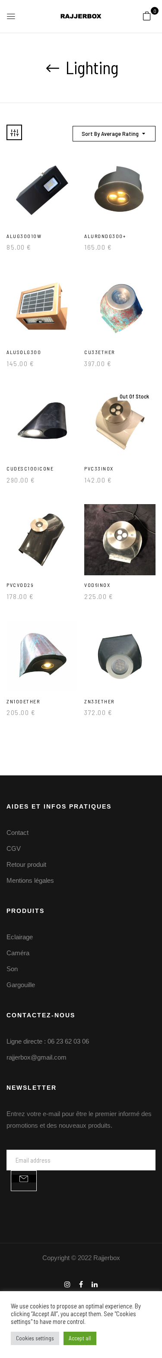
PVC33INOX (99, 468)
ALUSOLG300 (23, 352)
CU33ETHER (99, 352)
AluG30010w (23, 236)
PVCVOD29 (20, 585)
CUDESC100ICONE (30, 468)
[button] (147, 15)
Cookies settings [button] (35, 1338)
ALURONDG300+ (105, 236)
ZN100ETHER (23, 701)
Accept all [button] (80, 1338)
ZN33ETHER (99, 701)
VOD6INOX (97, 585)
